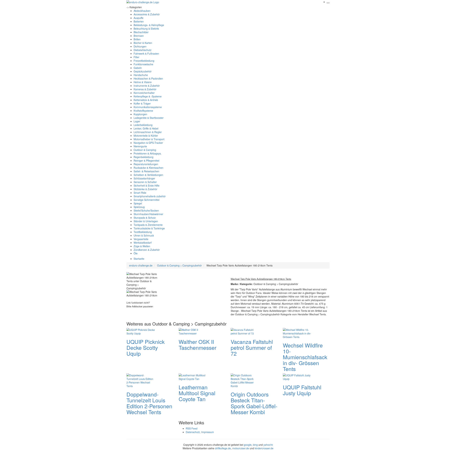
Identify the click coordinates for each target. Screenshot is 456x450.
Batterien (139, 21)
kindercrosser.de (264, 448)
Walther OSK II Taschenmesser (197, 344)
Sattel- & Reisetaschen (146, 171)
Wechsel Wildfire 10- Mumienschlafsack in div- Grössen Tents (305, 357)
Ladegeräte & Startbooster (149, 118)
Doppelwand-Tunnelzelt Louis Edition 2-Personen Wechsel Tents (149, 403)
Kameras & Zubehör (145, 89)
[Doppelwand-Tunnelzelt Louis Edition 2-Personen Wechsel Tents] (140, 380)
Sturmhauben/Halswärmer (148, 214)
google (248, 444)
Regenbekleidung (143, 157)
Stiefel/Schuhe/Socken (146, 210)
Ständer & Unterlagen (146, 221)
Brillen (137, 39)
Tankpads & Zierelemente (148, 225)
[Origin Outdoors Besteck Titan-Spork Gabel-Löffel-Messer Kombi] (245, 380)
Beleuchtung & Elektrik (146, 28)
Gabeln (138, 68)
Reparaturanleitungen (146, 164)
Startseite (139, 258)
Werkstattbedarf (143, 242)
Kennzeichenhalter (144, 93)
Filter (136, 57)
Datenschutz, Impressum (200, 432)
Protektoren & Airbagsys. (148, 153)
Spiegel (138, 203)
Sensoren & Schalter (145, 182)
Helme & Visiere (143, 82)
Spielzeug (139, 207)
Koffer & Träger (142, 103)
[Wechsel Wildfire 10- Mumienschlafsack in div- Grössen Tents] (297, 333)
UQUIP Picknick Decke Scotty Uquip (145, 347)
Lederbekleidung (143, 125)
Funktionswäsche (143, 64)
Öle (136, 253)
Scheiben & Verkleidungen (148, 175)
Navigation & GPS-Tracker (148, 142)
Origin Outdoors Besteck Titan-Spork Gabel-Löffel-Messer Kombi (254, 403)
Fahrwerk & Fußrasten (146, 53)
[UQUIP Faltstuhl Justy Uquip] (297, 376)
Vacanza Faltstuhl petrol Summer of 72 (252, 347)
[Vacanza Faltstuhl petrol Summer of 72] (245, 331)
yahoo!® (268, 444)
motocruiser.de (240, 448)
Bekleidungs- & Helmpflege (149, 25)
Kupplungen (140, 114)
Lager (137, 121)
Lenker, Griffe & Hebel (146, 128)
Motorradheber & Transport (149, 139)
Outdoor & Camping (145, 150)
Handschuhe (141, 75)
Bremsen (139, 35)
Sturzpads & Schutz (145, 217)
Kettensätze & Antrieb (146, 100)
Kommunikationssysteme (148, 107)
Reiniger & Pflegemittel (146, 160)
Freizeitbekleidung (144, 60)
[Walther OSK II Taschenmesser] (193, 331)
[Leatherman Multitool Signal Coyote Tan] (193, 376)
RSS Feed (191, 428)
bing (255, 444)
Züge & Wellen (142, 246)
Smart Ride (140, 192)
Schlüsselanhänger (144, 178)
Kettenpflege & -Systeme (148, 96)
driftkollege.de (223, 448)
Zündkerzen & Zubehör (147, 249)
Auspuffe (138, 18)
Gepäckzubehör (143, 71)
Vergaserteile (141, 239)
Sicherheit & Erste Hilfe (146, 185)
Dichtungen (140, 46)
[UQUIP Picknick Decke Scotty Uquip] (140, 331)
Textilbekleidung (143, 232)
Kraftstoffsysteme (143, 110)
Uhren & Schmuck (144, 235)
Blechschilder (141, 32)
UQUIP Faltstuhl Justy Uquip (302, 390)
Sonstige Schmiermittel (146, 200)
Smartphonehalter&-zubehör (150, 196)
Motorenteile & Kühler (146, 135)
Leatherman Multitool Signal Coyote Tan (197, 393)
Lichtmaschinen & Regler (148, 132)
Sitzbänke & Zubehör (145, 189)
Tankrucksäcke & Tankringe (149, 228)
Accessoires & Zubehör (147, 14)
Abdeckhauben (142, 10)
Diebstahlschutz (142, 50)
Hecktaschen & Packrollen (148, 78)
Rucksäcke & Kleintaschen (148, 167)
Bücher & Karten (143, 43)
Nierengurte (140, 146)
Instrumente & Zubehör (147, 85)
